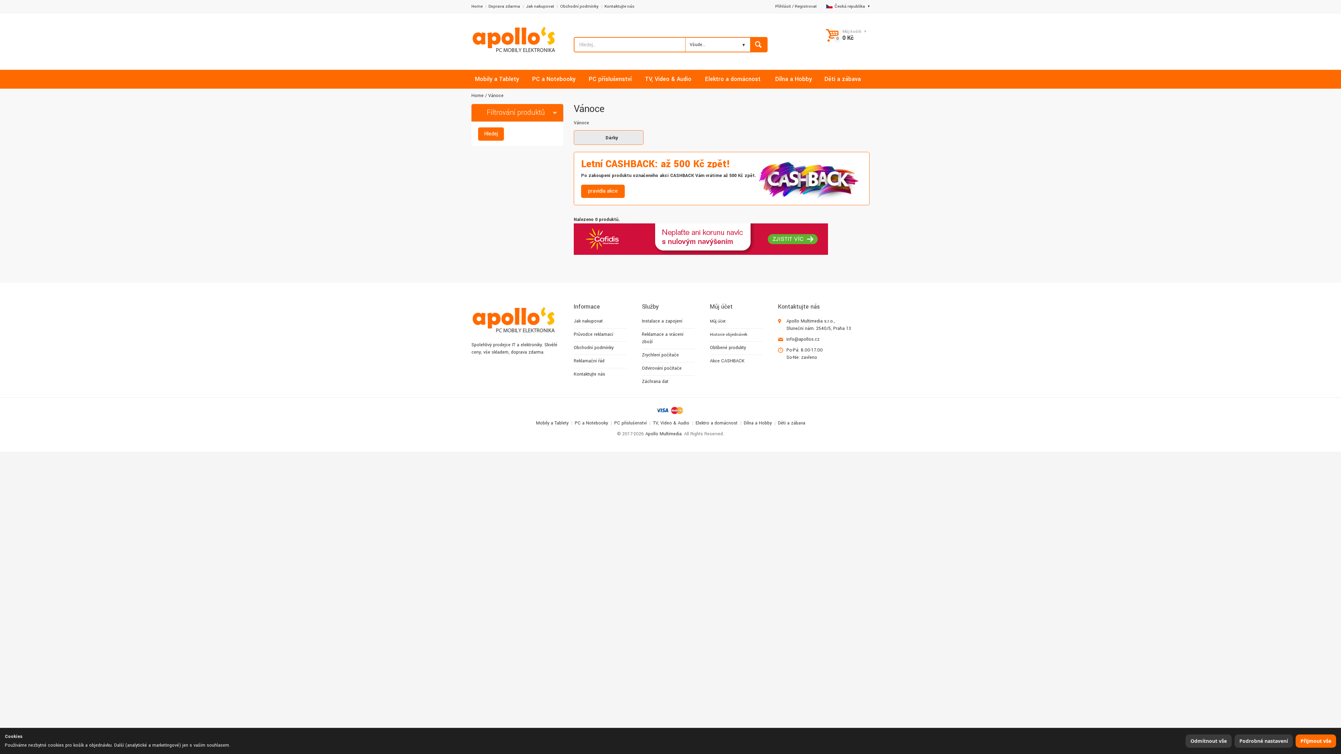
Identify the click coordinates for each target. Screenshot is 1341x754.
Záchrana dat (655, 381)
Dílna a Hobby (758, 423)
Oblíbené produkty (728, 348)
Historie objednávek (728, 335)
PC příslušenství (630, 423)
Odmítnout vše (1208, 741)
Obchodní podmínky (579, 6)
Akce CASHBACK (727, 361)
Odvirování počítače (662, 368)
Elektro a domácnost (717, 423)
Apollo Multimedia (663, 434)
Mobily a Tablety (552, 423)
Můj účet (718, 321)
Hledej (491, 134)
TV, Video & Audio (671, 423)
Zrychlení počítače (660, 355)
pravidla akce (603, 191)
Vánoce (496, 96)
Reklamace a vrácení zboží (662, 338)
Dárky (612, 137)
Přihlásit (783, 6)
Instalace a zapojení (662, 321)
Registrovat (806, 6)
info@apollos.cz (803, 339)
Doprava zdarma (504, 6)
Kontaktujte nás (619, 6)
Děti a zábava (791, 423)
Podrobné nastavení (1263, 741)
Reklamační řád (589, 361)
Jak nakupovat (540, 6)
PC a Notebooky (591, 423)
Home (477, 6)
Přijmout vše (1315, 741)
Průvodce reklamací (593, 334)
